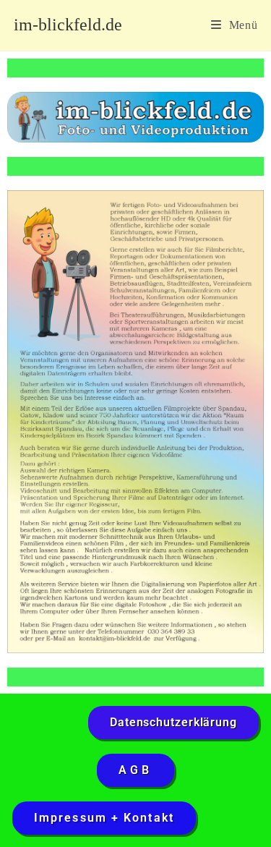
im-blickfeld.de (68, 24)
